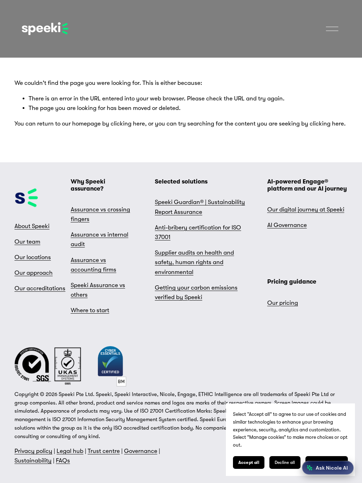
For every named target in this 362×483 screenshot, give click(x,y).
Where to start (90, 310)
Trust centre (104, 451)
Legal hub (70, 451)
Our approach (33, 272)
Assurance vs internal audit (99, 239)
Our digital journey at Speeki (305, 209)
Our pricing (282, 302)
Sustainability (33, 460)
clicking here (128, 123)
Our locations (32, 257)
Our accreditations (39, 288)
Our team (27, 241)
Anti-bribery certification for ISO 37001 (198, 232)
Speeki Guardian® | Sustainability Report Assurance (200, 207)
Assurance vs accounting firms (93, 265)
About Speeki (31, 226)
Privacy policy (33, 451)
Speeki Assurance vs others (98, 290)
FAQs (63, 460)
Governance (140, 451)
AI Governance (287, 225)
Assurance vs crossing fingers (100, 214)
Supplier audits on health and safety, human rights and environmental (194, 262)
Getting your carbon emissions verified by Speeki (196, 292)
